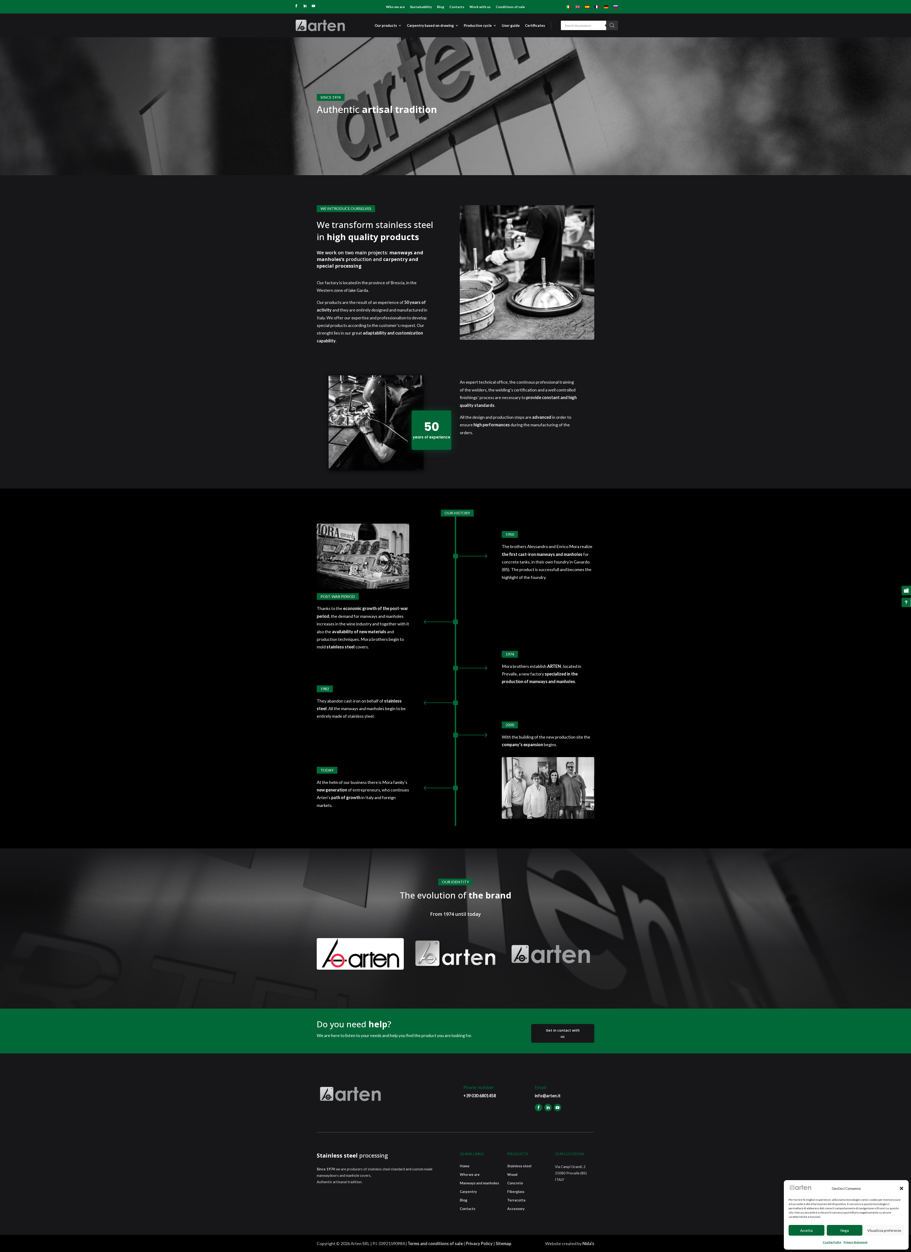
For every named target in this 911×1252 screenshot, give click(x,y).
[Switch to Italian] (568, 7)
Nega (844, 1230)
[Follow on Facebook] (296, 6)
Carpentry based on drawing (430, 26)
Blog (440, 7)
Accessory (516, 1208)
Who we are (395, 7)
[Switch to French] (597, 7)
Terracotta (516, 1200)
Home (464, 1166)
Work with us (480, 7)
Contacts (456, 7)
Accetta (806, 1230)
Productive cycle (478, 26)
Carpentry (468, 1191)
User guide (511, 26)
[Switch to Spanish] (587, 7)
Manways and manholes (479, 1183)
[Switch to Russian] (616, 7)
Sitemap (503, 1243)
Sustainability (421, 7)
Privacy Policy (479, 1243)
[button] (901, 1188)
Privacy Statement (856, 1242)
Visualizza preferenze (884, 1230)
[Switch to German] (606, 7)
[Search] (612, 25)
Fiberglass (515, 1191)
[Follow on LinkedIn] (305, 6)
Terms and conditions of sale (435, 1243)
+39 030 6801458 (479, 1095)
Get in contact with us (563, 1033)
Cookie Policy (832, 1242)
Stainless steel (519, 1166)
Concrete (515, 1183)
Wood (512, 1174)
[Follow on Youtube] (313, 6)
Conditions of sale (510, 7)
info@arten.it (548, 1095)
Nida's (588, 1243)
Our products (386, 26)
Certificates (535, 26)
